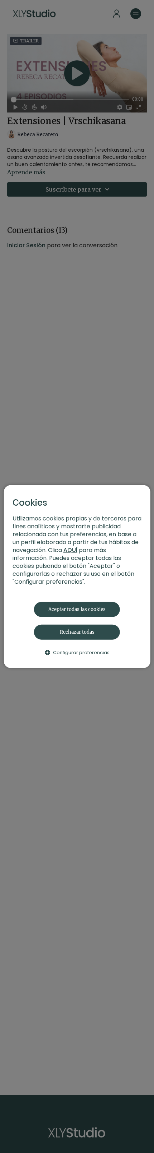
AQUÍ (70, 550)
